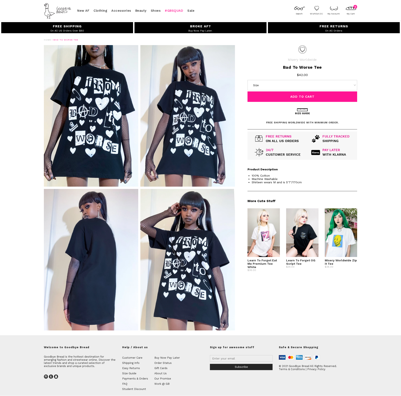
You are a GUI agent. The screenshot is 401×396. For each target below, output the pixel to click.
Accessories (121, 10)
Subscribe (241, 366)
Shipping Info (131, 362)
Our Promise (162, 378)
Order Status (163, 362)
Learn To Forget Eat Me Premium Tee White (262, 264)
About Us (160, 373)
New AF (83, 10)
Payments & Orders (135, 378)
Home (47, 40)
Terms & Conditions (292, 369)
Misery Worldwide (302, 60)
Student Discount (134, 389)
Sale (190, 10)
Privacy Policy (316, 369)
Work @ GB (162, 383)
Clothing (100, 10)
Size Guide (129, 373)
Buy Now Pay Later (167, 357)
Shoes (156, 10)
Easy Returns (131, 368)
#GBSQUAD (174, 10)
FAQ (124, 383)
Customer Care (132, 357)
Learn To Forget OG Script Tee (300, 262)
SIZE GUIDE (302, 113)
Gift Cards (161, 368)
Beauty (141, 10)
